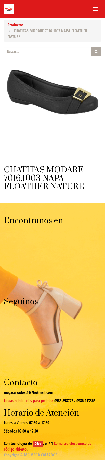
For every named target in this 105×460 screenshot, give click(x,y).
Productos (15, 25)
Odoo (38, 444)
